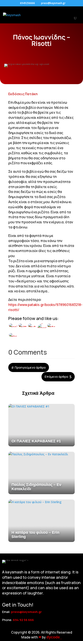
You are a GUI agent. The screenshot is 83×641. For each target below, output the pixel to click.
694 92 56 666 (23, 620)
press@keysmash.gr (26, 612)
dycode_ (54, 637)
